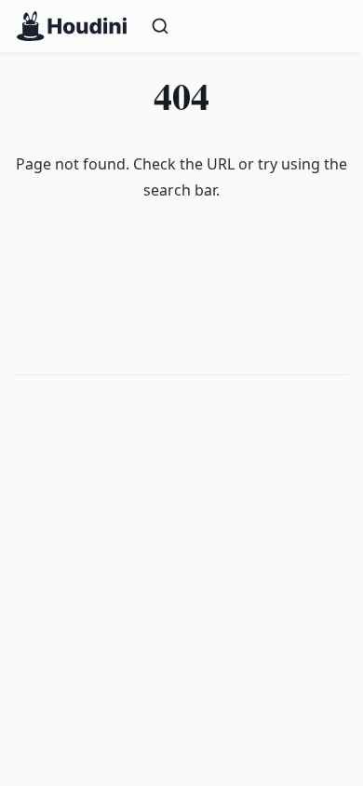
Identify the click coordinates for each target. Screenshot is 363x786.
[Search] (246, 26)
